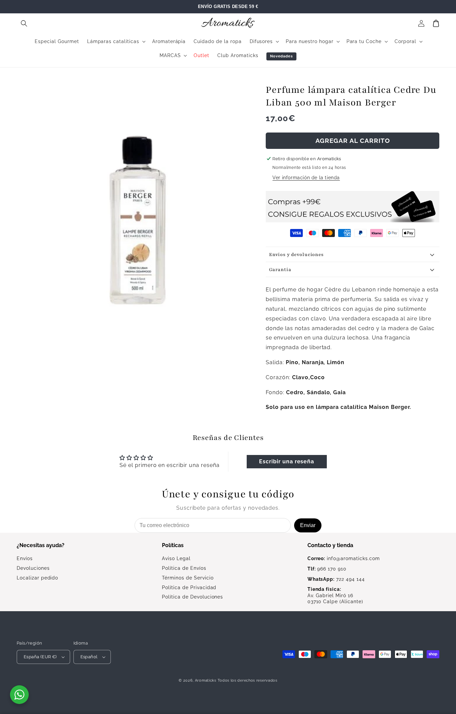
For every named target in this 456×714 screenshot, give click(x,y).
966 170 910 (327, 568)
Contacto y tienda (330, 545)
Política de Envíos (184, 568)
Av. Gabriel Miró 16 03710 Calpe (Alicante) (335, 595)
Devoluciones (33, 568)
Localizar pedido (37, 577)
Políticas (173, 545)
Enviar (307, 525)
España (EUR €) (40, 656)
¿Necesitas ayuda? (40, 545)
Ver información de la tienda (306, 177)
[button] (24, 23)
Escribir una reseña (286, 461)
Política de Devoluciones (192, 597)
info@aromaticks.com (343, 558)
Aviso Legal (176, 558)
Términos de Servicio (187, 577)
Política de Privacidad (189, 587)
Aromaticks (205, 680)
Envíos (25, 558)
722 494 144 (336, 579)
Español (89, 656)
